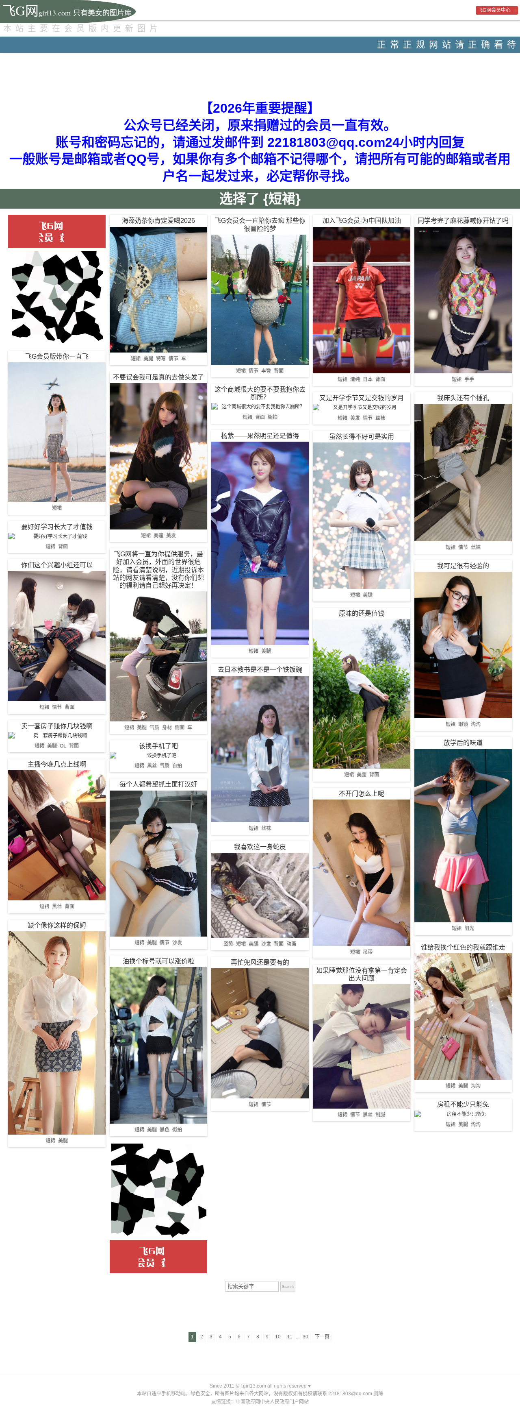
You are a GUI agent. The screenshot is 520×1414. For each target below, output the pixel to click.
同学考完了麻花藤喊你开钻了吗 (463, 220)
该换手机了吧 (158, 746)
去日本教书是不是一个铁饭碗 (260, 669)
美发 (171, 535)
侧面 (179, 727)
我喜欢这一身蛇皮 (260, 846)
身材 (167, 727)
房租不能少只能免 (463, 1104)
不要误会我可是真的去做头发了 (158, 377)
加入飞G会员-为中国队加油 (362, 220)
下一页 (322, 1337)
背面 (63, 546)
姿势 (228, 944)
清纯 (355, 379)
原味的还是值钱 (361, 613)
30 (305, 1337)
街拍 (177, 1130)
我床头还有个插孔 (463, 397)
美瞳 (158, 535)
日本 (368, 379)
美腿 (52, 746)
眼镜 (463, 724)
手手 (469, 379)
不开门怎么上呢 (361, 793)
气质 (154, 727)
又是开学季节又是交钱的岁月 (361, 397)
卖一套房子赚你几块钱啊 (57, 726)
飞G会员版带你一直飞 (57, 356)
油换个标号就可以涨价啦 (158, 961)
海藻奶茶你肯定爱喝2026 (158, 220)
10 (278, 1337)
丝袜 (266, 828)
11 (289, 1337)
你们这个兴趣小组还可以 (57, 565)
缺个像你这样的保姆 (57, 925)
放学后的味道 (463, 742)
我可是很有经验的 (463, 565)
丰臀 (266, 371)
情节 (57, 707)
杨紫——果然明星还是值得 (260, 435)
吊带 (368, 952)
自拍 (177, 766)
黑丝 (57, 906)
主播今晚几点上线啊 (57, 764)
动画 (291, 944)
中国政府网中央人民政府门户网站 (272, 1402)
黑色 (164, 1130)
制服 (380, 1115)
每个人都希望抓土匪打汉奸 (158, 784)
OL (63, 746)
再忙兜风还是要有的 (260, 962)
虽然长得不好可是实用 (361, 436)
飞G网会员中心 (494, 10)
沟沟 (476, 724)
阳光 (469, 928)
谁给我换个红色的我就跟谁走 (463, 947)
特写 (161, 359)
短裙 (57, 508)
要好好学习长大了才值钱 (57, 526)
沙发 (177, 943)
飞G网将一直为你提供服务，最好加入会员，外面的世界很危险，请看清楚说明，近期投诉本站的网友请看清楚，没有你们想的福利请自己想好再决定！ (158, 570)
